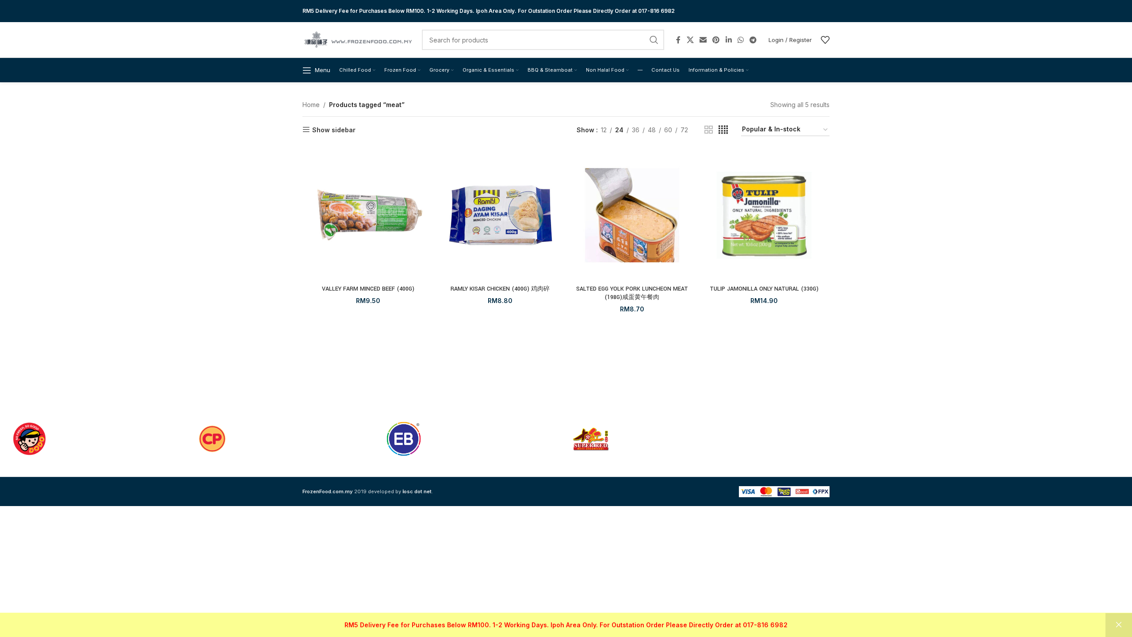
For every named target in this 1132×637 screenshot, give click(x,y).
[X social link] (690, 39)
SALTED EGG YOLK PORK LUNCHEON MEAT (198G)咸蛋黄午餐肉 (632, 293)
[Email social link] (702, 39)
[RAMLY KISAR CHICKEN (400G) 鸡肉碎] (500, 215)
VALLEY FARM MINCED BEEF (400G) (368, 289)
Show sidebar (334, 129)
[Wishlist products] (825, 40)
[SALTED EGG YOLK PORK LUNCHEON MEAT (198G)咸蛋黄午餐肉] (632, 215)
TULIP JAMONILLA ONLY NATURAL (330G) (764, 289)
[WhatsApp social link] (740, 39)
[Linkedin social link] (728, 39)
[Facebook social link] (678, 39)
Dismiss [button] (1118, 625)
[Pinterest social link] (716, 39)
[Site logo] (357, 39)
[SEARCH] (654, 40)
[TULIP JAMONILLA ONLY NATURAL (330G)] (764, 215)
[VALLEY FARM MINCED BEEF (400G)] (368, 215)
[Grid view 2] (708, 129)
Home (311, 104)
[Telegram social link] (753, 39)
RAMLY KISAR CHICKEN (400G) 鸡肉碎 (500, 289)
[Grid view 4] (723, 129)
